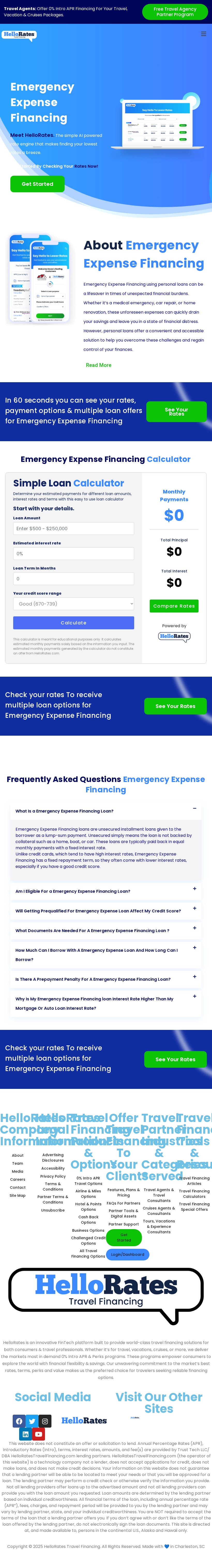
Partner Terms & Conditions (52, 1199)
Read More (98, 365)
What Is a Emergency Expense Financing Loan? (64, 811)
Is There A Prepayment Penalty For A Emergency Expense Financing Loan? (93, 979)
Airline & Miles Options (88, 1194)
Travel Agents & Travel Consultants (159, 1195)
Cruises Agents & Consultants (159, 1211)
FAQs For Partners (123, 1203)
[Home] (19, 36)
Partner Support (124, 1224)
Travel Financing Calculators (194, 1194)
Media (17, 1171)
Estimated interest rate (37, 543)
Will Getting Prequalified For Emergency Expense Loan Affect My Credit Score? (98, 911)
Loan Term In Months (34, 568)
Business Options (88, 1230)
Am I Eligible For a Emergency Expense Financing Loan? (73, 891)
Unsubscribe (53, 1210)
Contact (18, 1187)
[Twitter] (32, 1421)
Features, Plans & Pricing (124, 1192)
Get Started (124, 1237)
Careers (17, 1179)
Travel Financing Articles (194, 1181)
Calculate (74, 622)
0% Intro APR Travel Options (88, 1181)
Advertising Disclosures (53, 1157)
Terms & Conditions (53, 1186)
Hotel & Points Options (88, 1206)
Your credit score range (37, 593)
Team (17, 1163)
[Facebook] (19, 1421)
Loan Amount (26, 518)
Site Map (18, 1195)
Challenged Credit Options (88, 1240)
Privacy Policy (53, 1176)
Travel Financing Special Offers (194, 1206)
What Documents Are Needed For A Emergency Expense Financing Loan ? (92, 931)
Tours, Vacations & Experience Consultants (159, 1227)
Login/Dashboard (127, 1254)
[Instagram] (45, 1421)
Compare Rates (174, 606)
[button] (105, 811)
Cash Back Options (88, 1219)
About (18, 1155)
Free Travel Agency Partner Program (175, 12)
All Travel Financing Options (88, 1253)
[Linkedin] (25, 1434)
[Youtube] (38, 1434)
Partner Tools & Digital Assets (123, 1213)
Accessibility (53, 1168)
